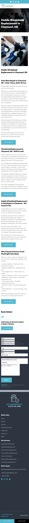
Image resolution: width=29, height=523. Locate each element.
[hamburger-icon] (24, 5)
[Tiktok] (16, 1)
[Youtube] (18, 2)
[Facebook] (10, 1)
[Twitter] (12, 14)
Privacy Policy (24, 515)
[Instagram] (13, 1)
